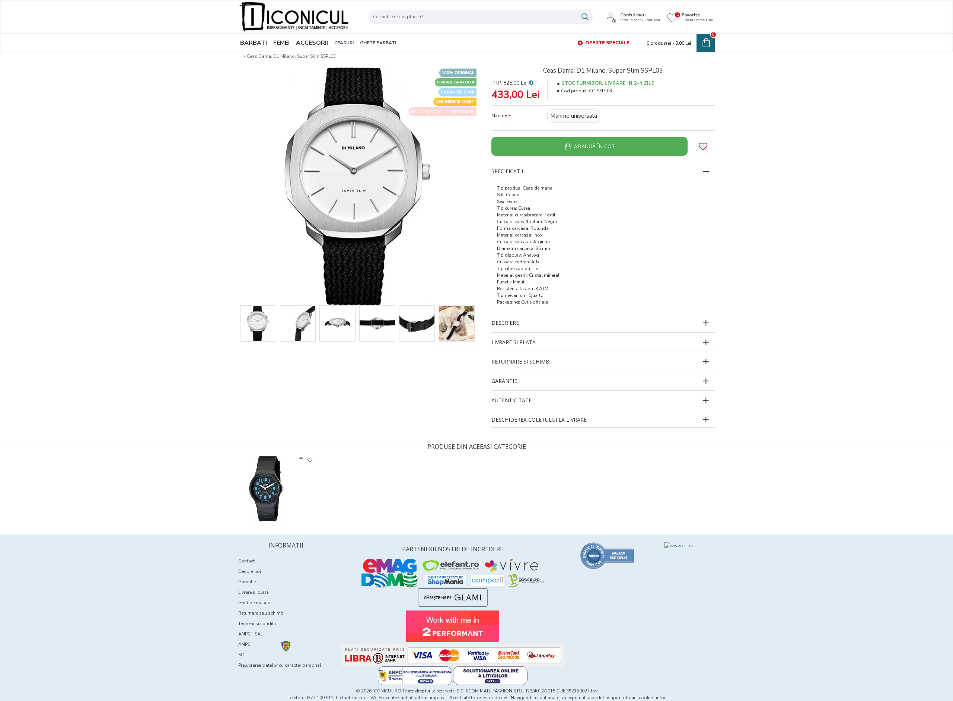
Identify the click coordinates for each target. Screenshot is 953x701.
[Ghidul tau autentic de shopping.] (487, 580)
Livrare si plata (513, 342)
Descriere (505, 322)
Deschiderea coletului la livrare (539, 419)
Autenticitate (511, 400)
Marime (499, 115)
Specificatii (507, 171)
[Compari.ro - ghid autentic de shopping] (607, 556)
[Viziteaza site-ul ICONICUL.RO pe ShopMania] (445, 580)
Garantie (504, 380)
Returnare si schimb (520, 361)
